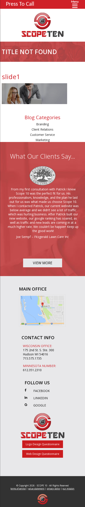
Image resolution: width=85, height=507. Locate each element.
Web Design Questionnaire (42, 454)
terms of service (18, 488)
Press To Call (20, 4)
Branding (42, 124)
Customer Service (42, 135)
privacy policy (53, 488)
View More (42, 263)
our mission (68, 488)
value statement (36, 488)
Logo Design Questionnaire (43, 444)
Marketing (43, 140)
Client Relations (42, 129)
